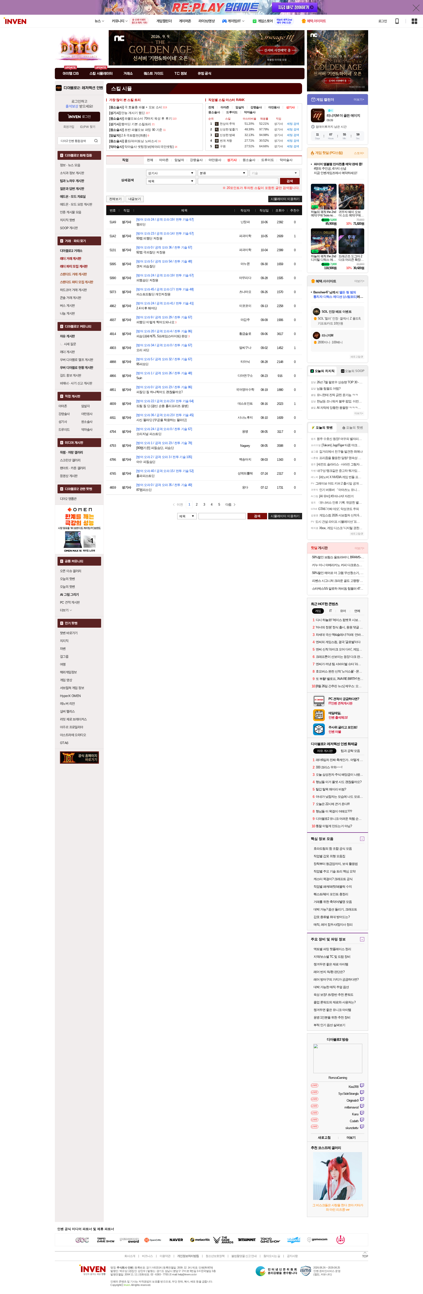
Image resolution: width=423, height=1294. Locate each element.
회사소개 (129, 1256)
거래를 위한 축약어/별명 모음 (333, 902)
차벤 (63, 649)
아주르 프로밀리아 (71, 727)
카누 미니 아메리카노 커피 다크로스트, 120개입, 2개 (338, 565)
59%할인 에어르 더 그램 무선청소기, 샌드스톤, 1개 (338, 573)
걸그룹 (64, 657)
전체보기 (115, 199)
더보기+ (359, 99)
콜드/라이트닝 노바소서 (133, 141)
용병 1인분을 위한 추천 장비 (332, 1017)
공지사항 (292, 1256)
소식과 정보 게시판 (72, 173)
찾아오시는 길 (271, 1256)
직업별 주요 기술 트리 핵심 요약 (334, 871)
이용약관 (165, 1256)
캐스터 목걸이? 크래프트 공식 (333, 879)
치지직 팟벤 (67, 220)
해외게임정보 (68, 672)
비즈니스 (147, 1256)
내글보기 (135, 199)
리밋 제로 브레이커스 (73, 719)
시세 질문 (70, 344)
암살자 (85, 406)
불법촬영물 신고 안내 (244, 1256)
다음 (228, 504)
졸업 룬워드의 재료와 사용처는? (334, 1002)
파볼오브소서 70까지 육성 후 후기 (140, 118)
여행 (63, 664)
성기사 (63, 422)
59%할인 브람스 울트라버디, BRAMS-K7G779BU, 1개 (338, 557)
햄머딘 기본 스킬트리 (130, 124)
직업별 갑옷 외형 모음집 (329, 856)
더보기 (351, 1137)
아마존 (63, 406)
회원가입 (68, 127)
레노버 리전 (67, 704)
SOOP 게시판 (69, 228)
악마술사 (87, 430)
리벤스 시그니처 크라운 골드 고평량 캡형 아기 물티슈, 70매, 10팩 (338, 581)
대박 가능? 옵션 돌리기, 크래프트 (335, 909)
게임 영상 (66, 680)
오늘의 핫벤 (67, 579)
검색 (96, 141)
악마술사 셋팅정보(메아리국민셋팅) (141, 147)
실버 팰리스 (67, 711)
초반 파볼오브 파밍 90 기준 (135, 130)
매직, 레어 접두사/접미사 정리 (333, 924)
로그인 (382, 21)
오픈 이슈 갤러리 (70, 571)
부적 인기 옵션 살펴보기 (329, 1025)
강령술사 (64, 414)
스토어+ (359, 153)
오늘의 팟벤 (67, 587)
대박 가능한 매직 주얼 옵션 (331, 987)
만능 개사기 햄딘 (127, 113)
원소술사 (87, 422)
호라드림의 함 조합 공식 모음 (333, 848)
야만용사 (87, 414)
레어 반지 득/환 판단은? (329, 972)
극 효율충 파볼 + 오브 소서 (135, 107)
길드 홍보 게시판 (70, 375)
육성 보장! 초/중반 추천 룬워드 (333, 994)
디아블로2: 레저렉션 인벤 (83, 88)
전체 (211, 107)
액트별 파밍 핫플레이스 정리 (332, 949)
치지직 (64, 641)
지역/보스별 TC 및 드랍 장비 (332, 956)
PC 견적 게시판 (70, 602)
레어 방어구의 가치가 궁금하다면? (336, 979)
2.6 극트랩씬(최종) (128, 135)
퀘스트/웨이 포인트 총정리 (331, 894)
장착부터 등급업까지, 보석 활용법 (336, 864)
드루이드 (64, 430)
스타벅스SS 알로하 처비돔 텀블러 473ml (338, 588)
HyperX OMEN (70, 696)
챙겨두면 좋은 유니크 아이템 (332, 1010)
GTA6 (64, 743)
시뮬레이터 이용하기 (285, 199)
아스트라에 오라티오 (73, 735)
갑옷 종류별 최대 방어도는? (332, 917)
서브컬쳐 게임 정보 (72, 688)
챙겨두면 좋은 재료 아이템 (331, 964)
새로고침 (355, 356)
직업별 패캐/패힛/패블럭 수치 (333, 886)
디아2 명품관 (68, 499)
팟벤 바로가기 (69, 633)
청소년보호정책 (215, 1256)
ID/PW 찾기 (87, 127)
